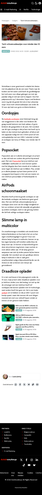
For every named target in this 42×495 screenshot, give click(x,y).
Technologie (35, 9)
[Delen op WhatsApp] (15, 384)
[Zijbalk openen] (1, 9)
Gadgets (5, 51)
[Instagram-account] (31, 460)
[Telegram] (28, 384)
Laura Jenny (34, 51)
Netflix (26, 9)
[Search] (32, 3)
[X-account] (21, 460)
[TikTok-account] (24, 465)
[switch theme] (36, 3)
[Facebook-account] (26, 460)
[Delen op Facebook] (20, 384)
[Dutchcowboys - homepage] (9, 3)
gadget (4, 293)
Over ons (13, 474)
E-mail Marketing (10, 9)
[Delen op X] (24, 384)
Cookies (30, 473)
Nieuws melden (20, 474)
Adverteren (4, 473)
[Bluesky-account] (34, 465)
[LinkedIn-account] (37, 460)
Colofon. (39, 473)
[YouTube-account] (29, 465)
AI (20, 9)
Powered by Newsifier (21, 487)
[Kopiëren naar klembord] (33, 384)
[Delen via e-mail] (37, 384)
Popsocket (16, 161)
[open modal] (40, 3)
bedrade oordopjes (11, 119)
